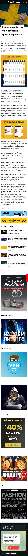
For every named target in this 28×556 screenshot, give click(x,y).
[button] (24, 525)
